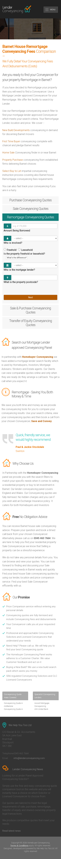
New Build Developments (16, 130)
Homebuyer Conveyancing (37, 356)
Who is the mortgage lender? (19, 269)
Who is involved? (13, 242)
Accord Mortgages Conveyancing (41, 704)
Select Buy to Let (11, 171)
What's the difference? (16, 258)
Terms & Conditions (19, 846)
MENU (53, 10)
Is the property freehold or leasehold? (24, 255)
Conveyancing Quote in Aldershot (13, 710)
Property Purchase (12, 159)
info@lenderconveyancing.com (29, 758)
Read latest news (11, 830)
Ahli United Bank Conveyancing (41, 710)
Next (30, 297)
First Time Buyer (11, 141)
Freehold (11, 249)
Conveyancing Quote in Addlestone (13, 704)
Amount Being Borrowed (17, 230)
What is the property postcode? (21, 282)
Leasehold (27, 249)
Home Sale (8, 152)
